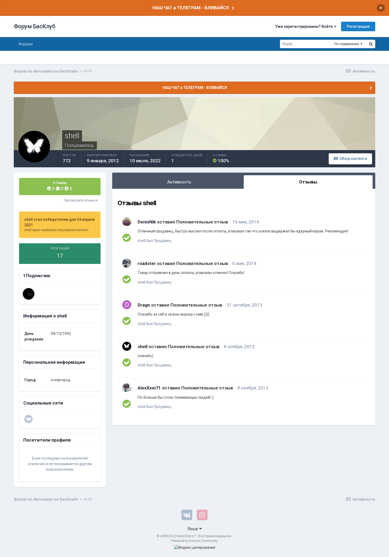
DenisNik (147, 221)
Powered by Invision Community (194, 541)
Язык (193, 528)
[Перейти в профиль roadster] (126, 263)
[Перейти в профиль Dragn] (126, 304)
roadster (147, 263)
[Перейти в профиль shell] (126, 346)
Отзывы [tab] (308, 182)
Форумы (26, 44)
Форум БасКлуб (34, 26)
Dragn (144, 305)
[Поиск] (370, 44)
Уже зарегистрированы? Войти (304, 26)
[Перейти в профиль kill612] (28, 294)
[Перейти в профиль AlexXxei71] (126, 387)
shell (142, 346)
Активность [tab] (179, 182)
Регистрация (358, 26)
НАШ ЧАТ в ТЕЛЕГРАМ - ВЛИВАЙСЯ (190, 7)
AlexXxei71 (149, 387)
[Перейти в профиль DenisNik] (126, 221)
